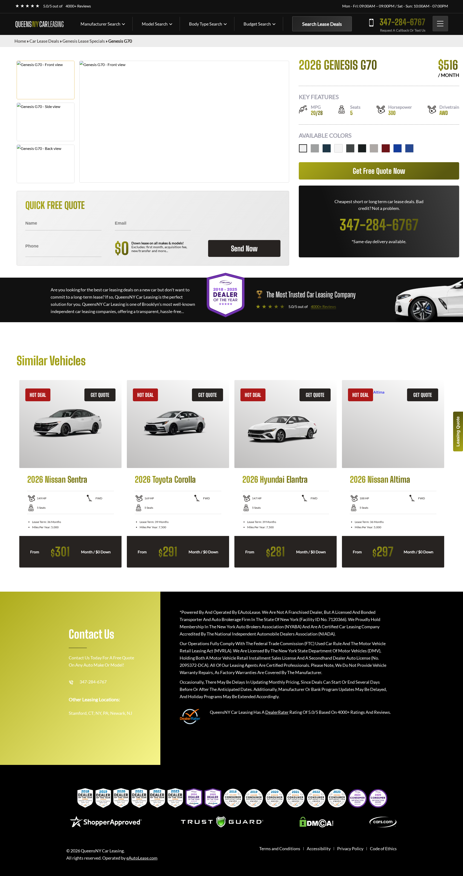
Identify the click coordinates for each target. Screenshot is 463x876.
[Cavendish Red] (386, 148)
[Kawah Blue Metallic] (409, 148)
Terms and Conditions (279, 848)
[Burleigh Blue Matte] (398, 148)
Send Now (244, 248)
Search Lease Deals (322, 24)
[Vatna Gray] (374, 148)
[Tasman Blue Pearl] (327, 148)
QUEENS (39, 24)
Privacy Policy (350, 848)
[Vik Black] (362, 148)
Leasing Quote (458, 431)
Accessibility (319, 848)
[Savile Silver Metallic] (315, 148)
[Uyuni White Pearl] (338, 148)
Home (20, 41)
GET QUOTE (100, 395)
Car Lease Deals (44, 41)
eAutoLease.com (141, 858)
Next (450, 473)
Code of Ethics (383, 848)
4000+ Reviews (78, 6)
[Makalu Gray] (350, 148)
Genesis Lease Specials (83, 41)
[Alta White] (303, 148)
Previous (13, 473)
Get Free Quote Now (379, 171)
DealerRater (277, 712)
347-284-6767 (402, 22)
